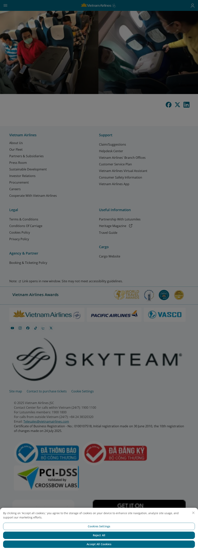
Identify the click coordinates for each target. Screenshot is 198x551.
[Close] (193, 512)
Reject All (99, 535)
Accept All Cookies (99, 544)
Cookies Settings (99, 526)
